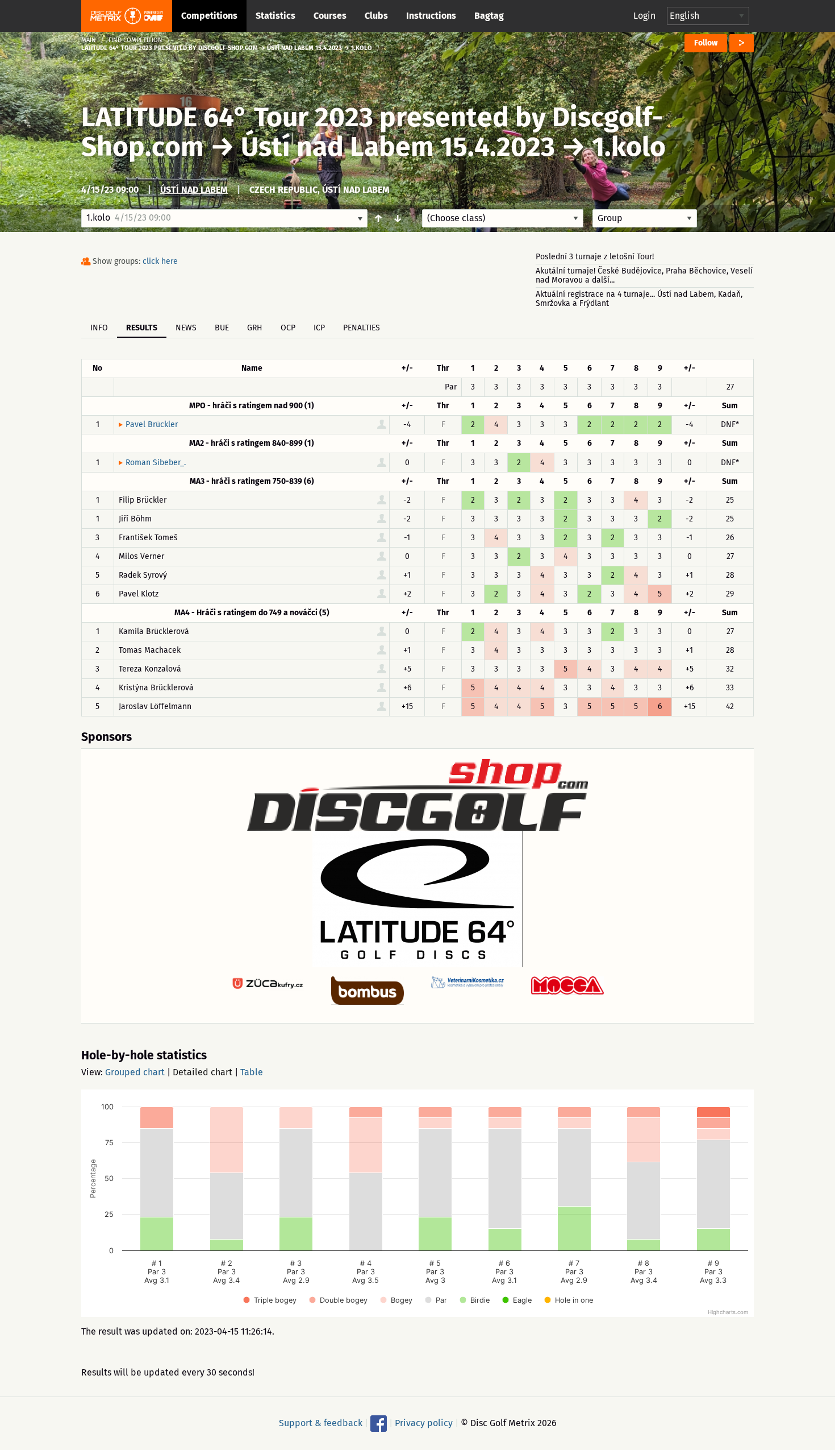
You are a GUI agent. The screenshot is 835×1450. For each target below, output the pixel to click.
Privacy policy (424, 1423)
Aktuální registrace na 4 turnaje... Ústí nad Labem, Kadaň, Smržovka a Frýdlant (639, 298)
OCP (288, 328)
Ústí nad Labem (194, 189)
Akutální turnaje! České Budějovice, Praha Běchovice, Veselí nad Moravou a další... (644, 275)
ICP (319, 328)
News (186, 328)
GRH (254, 328)
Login (644, 15)
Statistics (275, 15)
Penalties (361, 328)
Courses (330, 15)
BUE (222, 328)
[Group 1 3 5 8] (644, 218)
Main (88, 40)
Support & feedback (320, 1423)
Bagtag (489, 15)
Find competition (135, 40)
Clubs (376, 15)
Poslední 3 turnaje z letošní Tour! (595, 257)
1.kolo (629, 146)
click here (160, 261)
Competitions (209, 15)
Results (141, 328)
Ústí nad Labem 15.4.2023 (398, 146)
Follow (705, 43)
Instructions (431, 15)
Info (99, 328)
